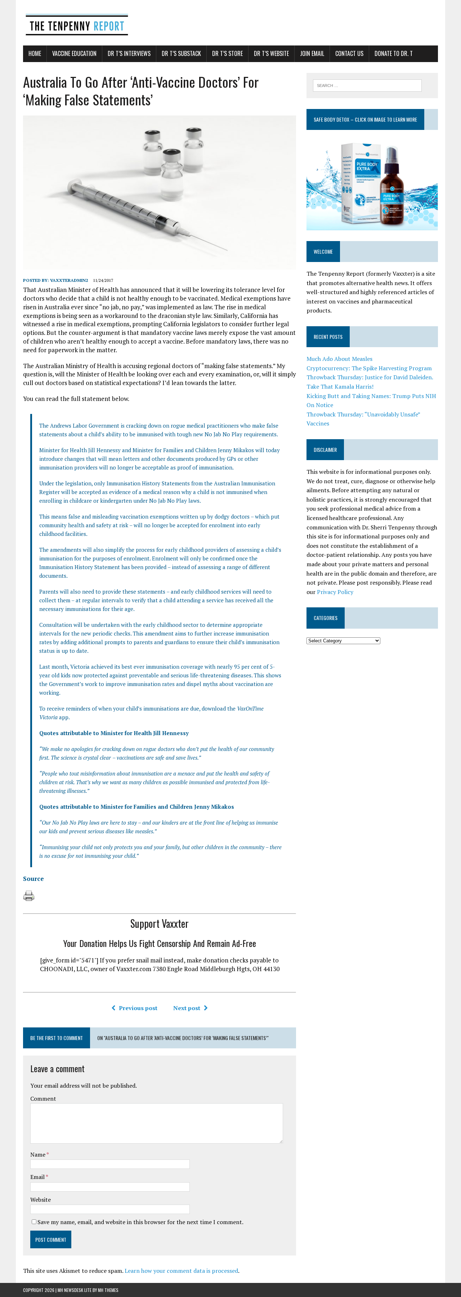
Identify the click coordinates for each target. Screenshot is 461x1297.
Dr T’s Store (227, 53)
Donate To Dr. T (394, 53)
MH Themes (108, 1290)
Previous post (138, 1008)
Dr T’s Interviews (129, 53)
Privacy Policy (335, 592)
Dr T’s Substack (181, 53)
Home (34, 53)
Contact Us (349, 53)
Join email (312, 53)
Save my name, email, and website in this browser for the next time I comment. (140, 1222)
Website (40, 1200)
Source (33, 878)
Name (38, 1154)
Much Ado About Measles (339, 359)
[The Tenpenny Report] (230, 22)
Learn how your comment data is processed (181, 1271)
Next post (186, 1008)
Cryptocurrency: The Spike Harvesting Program (369, 368)
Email (38, 1177)
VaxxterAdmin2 (69, 280)
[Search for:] (367, 85)
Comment (43, 1098)
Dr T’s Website (271, 53)
